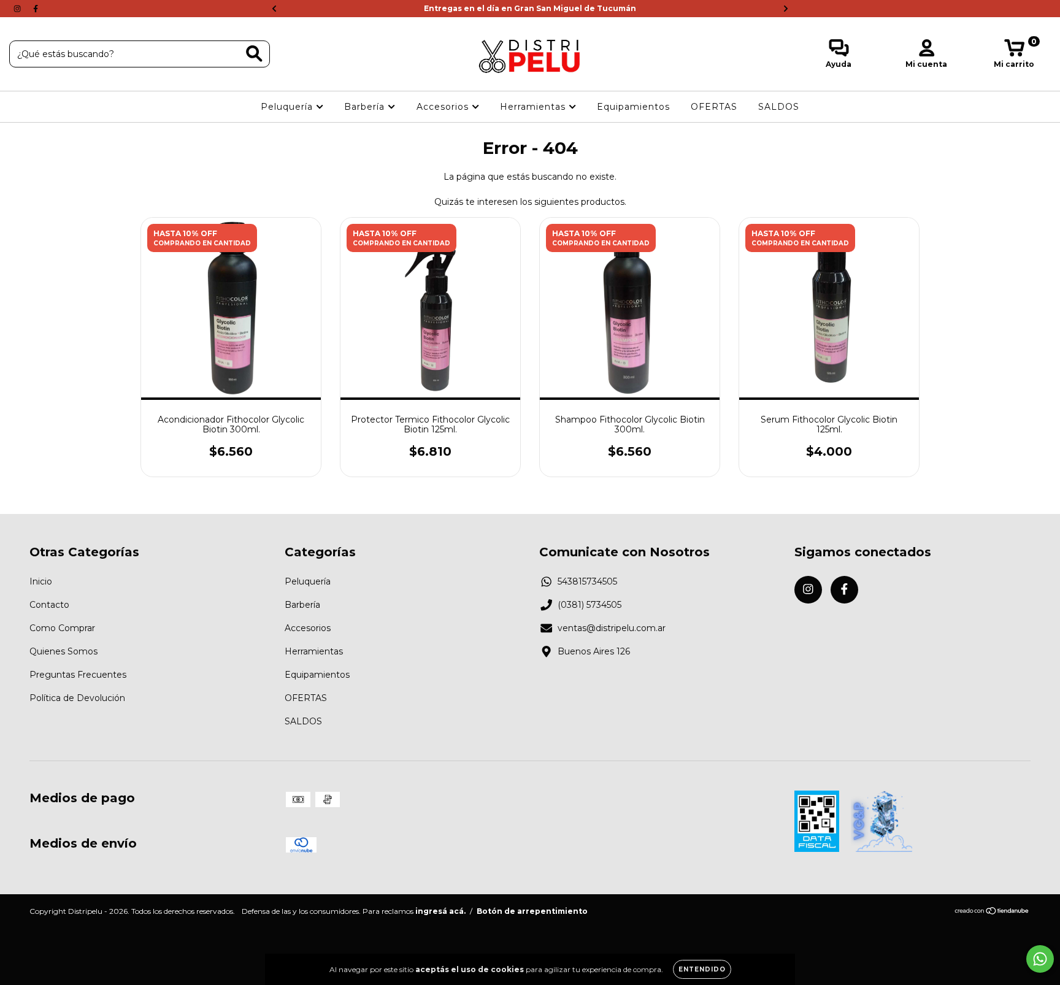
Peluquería (288, 106)
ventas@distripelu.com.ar (612, 628)
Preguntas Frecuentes (77, 674)
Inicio (40, 581)
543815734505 (587, 581)
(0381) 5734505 (589, 604)
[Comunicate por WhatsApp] (1040, 959)
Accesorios (444, 106)
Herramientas (534, 106)
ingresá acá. (440, 911)
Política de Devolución (77, 697)
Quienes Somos (63, 651)
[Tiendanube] (992, 912)
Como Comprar (62, 628)
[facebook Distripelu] (36, 8)
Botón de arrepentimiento (532, 911)
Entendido (702, 969)
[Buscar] (254, 53)
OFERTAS (714, 106)
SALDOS (778, 106)
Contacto (49, 604)
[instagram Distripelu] (18, 8)
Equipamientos (633, 106)
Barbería (366, 106)
